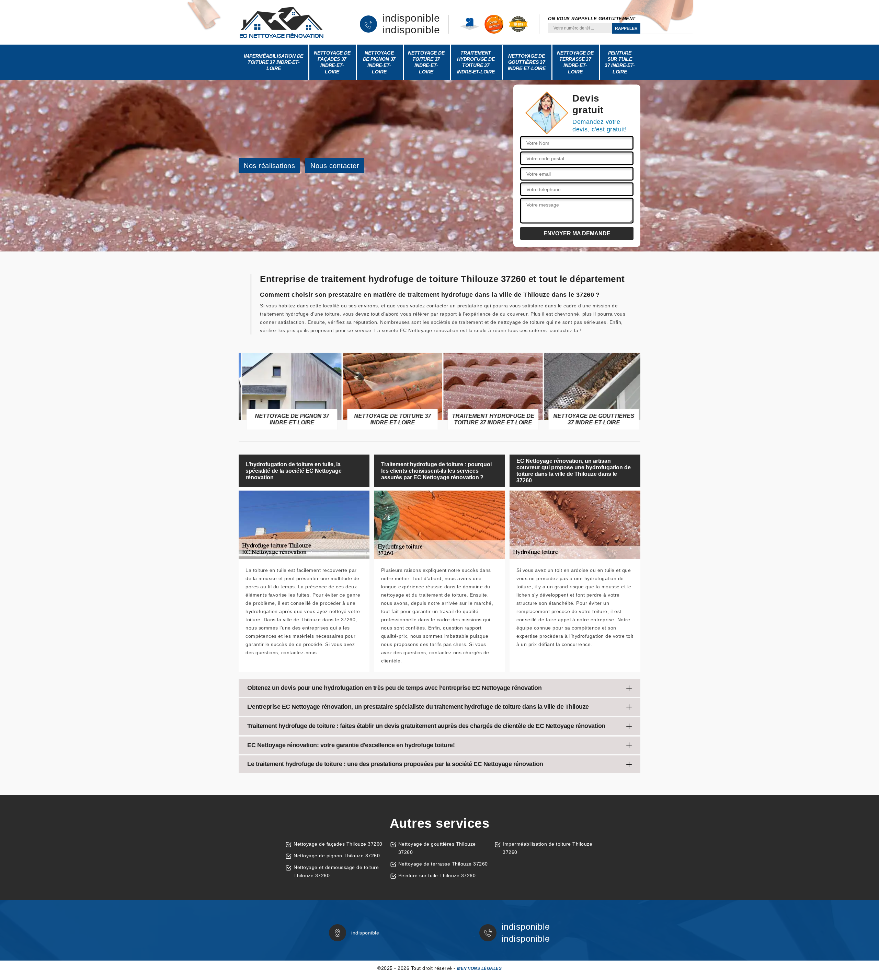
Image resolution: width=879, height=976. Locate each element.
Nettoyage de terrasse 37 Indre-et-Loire (575, 62)
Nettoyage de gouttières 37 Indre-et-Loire (527, 62)
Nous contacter (334, 165)
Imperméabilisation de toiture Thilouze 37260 (547, 848)
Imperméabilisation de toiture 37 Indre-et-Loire (273, 62)
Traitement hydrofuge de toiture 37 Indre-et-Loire (476, 62)
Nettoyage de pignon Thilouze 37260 (337, 855)
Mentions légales (479, 968)
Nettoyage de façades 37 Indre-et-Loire (332, 62)
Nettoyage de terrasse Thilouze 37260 (443, 864)
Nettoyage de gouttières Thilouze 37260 (437, 848)
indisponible (411, 18)
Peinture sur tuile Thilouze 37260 (437, 875)
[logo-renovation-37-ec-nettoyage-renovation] (281, 22)
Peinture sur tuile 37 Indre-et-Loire (620, 62)
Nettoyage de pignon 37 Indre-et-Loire (379, 62)
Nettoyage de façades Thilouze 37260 (338, 844)
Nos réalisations (269, 165)
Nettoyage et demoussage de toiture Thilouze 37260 (336, 871)
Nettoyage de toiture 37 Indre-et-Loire (426, 62)
